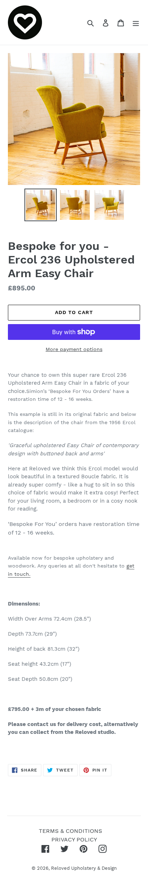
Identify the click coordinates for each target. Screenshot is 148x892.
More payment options (74, 349)
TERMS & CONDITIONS (70, 830)
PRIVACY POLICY (74, 839)
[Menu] (135, 22)
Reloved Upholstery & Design (84, 868)
